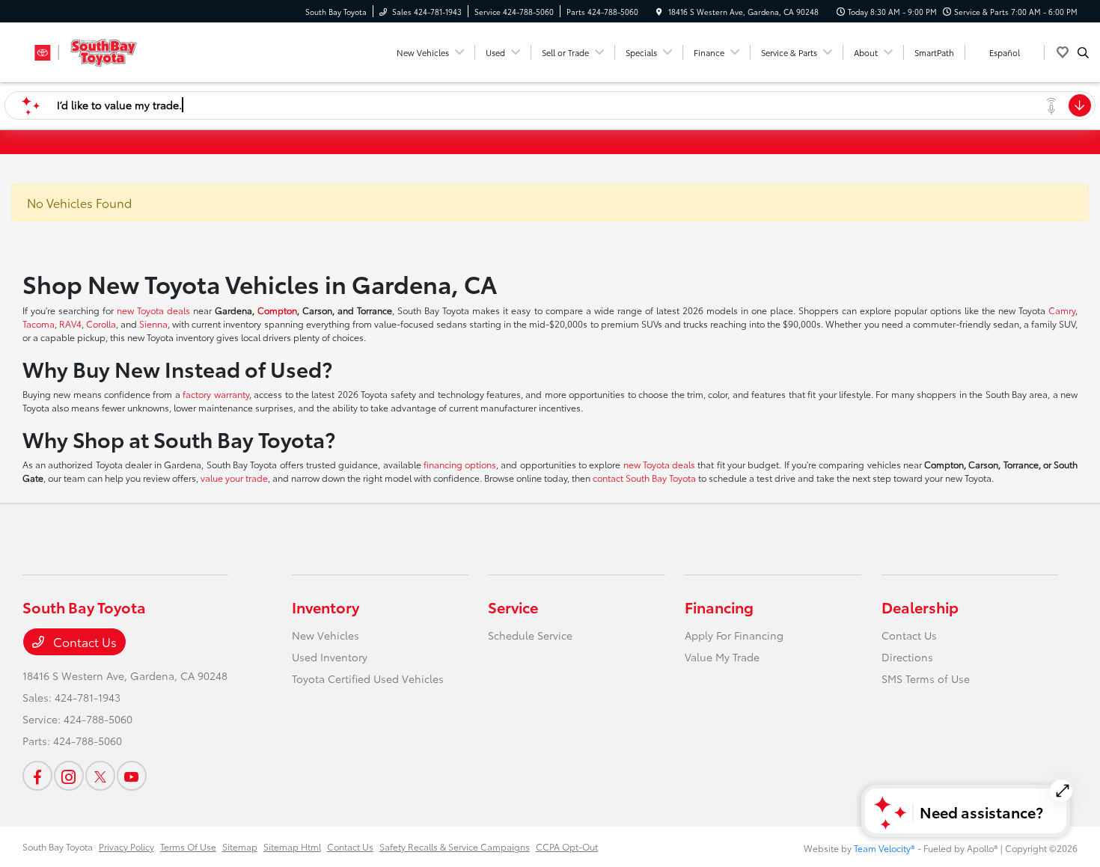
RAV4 (70, 323)
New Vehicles (325, 635)
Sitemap (239, 846)
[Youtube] (132, 776)
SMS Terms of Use (925, 678)
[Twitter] (100, 776)
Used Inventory (329, 656)
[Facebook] (37, 776)
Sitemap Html (292, 846)
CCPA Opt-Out (567, 846)
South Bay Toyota (57, 846)
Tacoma (38, 323)
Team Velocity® (884, 848)
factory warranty (215, 393)
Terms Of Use (188, 846)
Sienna (153, 323)
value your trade (234, 477)
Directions (907, 656)
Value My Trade (722, 656)
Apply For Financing (734, 635)
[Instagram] (69, 776)
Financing (719, 606)
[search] (1083, 52)
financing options (460, 464)
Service (513, 606)
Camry (1061, 310)
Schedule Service (530, 635)
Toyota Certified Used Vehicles (368, 678)
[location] (659, 11)
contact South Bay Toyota (644, 477)
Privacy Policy (126, 846)
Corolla (101, 323)
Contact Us (83, 641)
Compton (277, 310)
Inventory (325, 606)
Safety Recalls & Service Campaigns (454, 846)
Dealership (920, 606)
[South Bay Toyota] (90, 49)
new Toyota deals (153, 310)
